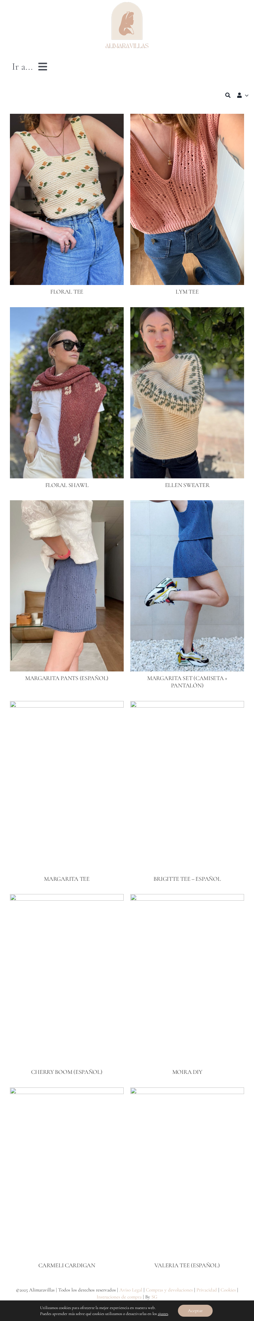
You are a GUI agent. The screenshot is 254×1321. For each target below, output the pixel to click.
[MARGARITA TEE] (67, 706)
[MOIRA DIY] (187, 899)
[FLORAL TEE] (67, 118)
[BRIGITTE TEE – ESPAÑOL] (187, 706)
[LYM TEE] (187, 118)
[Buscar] (228, 95)
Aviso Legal (130, 1290)
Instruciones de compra (119, 1297)
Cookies (228, 1290)
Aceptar (195, 1310)
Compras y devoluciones (169, 1290)
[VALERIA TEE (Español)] (187, 1092)
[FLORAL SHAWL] (67, 312)
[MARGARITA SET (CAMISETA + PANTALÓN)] (187, 505)
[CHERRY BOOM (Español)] (67, 899)
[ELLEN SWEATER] (187, 312)
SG (154, 1297)
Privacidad (206, 1290)
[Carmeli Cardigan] (67, 1092)
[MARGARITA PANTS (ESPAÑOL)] (67, 505)
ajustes (163, 1313)
